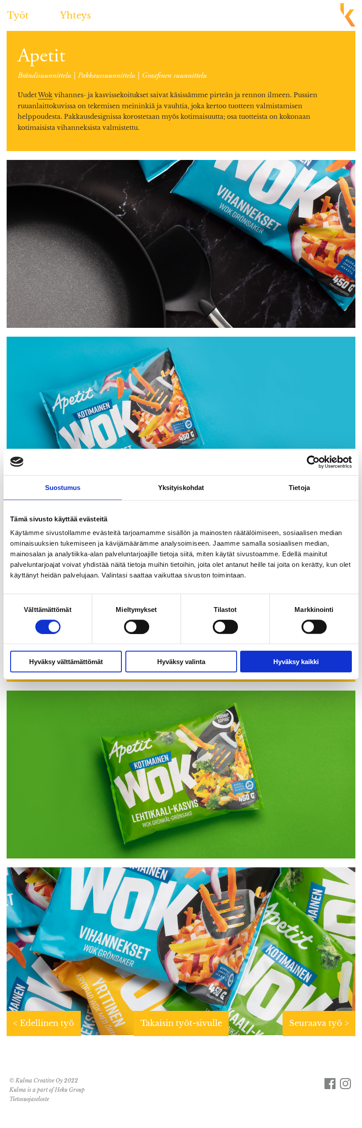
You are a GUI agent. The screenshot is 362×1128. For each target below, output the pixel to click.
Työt (18, 15)
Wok (45, 95)
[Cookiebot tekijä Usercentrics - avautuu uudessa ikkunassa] (313, 461)
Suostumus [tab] (63, 487)
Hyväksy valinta (181, 661)
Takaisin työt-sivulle (181, 1023)
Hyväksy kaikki (296, 661)
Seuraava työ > (319, 1023)
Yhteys (75, 15)
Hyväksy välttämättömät (66, 661)
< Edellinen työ (43, 1023)
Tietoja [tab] (299, 487)
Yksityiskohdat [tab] (181, 487)
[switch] (136, 626)
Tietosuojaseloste (29, 1099)
